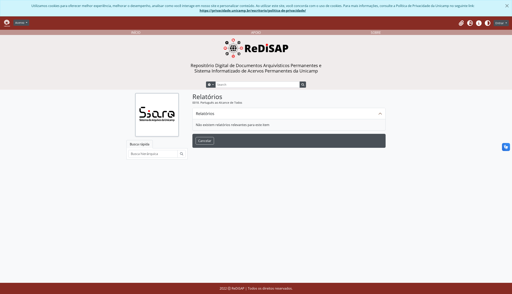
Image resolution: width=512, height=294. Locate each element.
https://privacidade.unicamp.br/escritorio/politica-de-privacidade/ (253, 10)
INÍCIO (135, 32)
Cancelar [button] (204, 141)
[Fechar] (507, 5)
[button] (461, 23)
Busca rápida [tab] (139, 144)
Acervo (20, 23)
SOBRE (376, 32)
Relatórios (205, 113)
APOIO (256, 32)
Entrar (500, 23)
